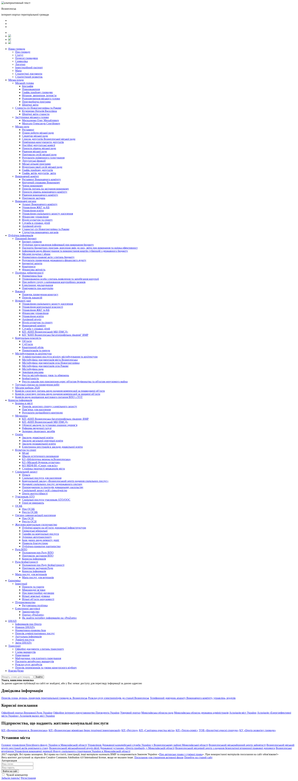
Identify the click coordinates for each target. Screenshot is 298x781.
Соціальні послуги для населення (41, 477)
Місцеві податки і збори (36, 254)
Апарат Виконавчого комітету (39, 204)
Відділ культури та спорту (37, 219)
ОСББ (18, 505)
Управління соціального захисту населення (47, 213)
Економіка (14, 580)
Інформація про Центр (28, 624)
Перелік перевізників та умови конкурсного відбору (46, 667)
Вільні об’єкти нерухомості (38, 599)
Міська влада (16, 79)
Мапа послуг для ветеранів (31, 574)
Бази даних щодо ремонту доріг (40, 540)
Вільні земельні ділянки (36, 596)
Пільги (26, 474)
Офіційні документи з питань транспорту (39, 648)
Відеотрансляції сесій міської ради (42, 166)
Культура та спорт (25, 449)
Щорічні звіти (30, 104)
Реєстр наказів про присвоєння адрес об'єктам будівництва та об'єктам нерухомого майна (75, 381)
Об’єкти (27, 341)
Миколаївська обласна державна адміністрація (201, 712)
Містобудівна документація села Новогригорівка (51, 362)
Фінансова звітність (33, 269)
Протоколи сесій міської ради (39, 154)
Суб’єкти (27, 344)
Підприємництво (25, 602)
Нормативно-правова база (30, 630)
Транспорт (14, 645)
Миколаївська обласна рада (157, 712)
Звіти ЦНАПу (23, 642)
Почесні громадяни (26, 58)
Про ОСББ (28, 509)
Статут (19, 55)
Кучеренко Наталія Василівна (39, 111)
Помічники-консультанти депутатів (43, 142)
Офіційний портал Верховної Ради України (26, 712)
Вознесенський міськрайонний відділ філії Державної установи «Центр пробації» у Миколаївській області (112, 748)
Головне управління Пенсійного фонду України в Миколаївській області (44, 745)
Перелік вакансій (32, 297)
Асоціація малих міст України (37, 715)
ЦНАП (12, 620)
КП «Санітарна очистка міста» (157, 730)
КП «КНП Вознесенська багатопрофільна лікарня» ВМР (55, 418)
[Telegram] (9, 39)
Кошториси (29, 266)
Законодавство (30, 611)
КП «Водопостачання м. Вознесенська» (24, 730)
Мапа (18, 70)
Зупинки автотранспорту (37, 537)
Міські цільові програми (36, 163)
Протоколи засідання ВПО (37, 555)
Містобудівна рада (32, 369)
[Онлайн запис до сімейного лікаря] (9, 36)
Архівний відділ (31, 226)
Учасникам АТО (25, 496)
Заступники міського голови (32, 117)
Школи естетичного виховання (40, 456)
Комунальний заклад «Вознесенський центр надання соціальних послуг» (65, 481)
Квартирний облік (33, 347)
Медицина (21, 415)
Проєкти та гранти (33, 586)
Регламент (28, 129)
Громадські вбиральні (34, 530)
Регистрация (28, 778)
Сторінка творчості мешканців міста (43, 468)
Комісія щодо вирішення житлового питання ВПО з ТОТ (49, 397)
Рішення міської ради (34, 151)
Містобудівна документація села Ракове (45, 366)
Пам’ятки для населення (36, 409)
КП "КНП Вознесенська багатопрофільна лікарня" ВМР (55, 334)
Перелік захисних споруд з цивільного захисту (49, 406)
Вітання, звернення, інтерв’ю (39, 95)
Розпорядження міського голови (41, 98)
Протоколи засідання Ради (37, 568)
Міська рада (22, 126)
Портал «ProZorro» (33, 614)
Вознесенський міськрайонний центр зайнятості (237, 745)
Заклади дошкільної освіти (37, 437)
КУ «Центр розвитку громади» (257, 730)
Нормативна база (32, 275)
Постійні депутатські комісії (38, 145)
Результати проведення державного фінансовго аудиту (54, 260)
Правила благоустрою (35, 543)
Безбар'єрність (30, 378)
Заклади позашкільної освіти (39, 443)
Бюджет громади (32, 241)
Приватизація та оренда (36, 350)
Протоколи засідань (33, 198)
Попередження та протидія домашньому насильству (52, 487)
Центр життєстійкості (35, 493)
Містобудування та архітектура (33, 353)
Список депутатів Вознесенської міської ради (48, 139)
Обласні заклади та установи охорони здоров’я (49, 425)
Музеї (25, 453)
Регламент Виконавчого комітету (41, 179)
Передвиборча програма (36, 101)
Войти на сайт (10, 771)
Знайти (39, 677)
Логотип (20, 64)
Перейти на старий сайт (198, 757)
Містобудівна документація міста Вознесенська (50, 359)
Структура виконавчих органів (40, 232)
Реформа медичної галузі (36, 428)
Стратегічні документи (28, 73)
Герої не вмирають (33, 502)
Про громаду (22, 51)
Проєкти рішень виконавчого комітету (44, 191)
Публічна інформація (20, 235)
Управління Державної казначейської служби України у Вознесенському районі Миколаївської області (148, 745)
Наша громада (16, 48)
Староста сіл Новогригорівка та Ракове (38, 107)
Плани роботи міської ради (38, 132)
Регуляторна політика (35, 605)
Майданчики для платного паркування (38, 658)
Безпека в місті (24, 403)
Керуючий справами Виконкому (41, 182)
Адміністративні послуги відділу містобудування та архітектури (60, 356)
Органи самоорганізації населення (35, 515)
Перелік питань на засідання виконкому (45, 188)
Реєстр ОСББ (30, 512)
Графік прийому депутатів (37, 170)
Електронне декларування (37, 285)
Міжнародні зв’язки (33, 589)
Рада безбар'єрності (26, 561)
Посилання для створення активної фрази (158, 757)
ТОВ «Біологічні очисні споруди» (219, 730)
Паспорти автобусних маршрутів (34, 661)
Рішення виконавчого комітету (40, 194)
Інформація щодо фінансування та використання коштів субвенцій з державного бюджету (75, 250)
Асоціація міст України (242, 712)
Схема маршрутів (25, 652)
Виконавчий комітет (27, 176)
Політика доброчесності (29, 272)
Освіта (19, 434)
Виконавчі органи (25, 201)
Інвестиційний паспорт (29, 67)
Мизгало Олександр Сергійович (41, 123)
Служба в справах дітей (36, 222)
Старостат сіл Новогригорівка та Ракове (45, 229)
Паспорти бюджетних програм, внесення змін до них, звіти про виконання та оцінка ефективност (80, 247)
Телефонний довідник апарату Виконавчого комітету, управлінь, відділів (193, 698)
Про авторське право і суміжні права (180, 754)
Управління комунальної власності (42, 306)
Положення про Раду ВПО (38, 552)
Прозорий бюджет (26, 238)
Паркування (22, 655)
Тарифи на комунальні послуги (40, 533)
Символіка (21, 61)
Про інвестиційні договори (38, 592)
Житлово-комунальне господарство (36, 524)
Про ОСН (28, 518)
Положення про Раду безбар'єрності (43, 565)
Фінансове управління (35, 216)
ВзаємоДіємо (16, 670)
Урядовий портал (130, 712)
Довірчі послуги (24, 639)
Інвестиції (21, 583)
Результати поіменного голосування (43, 157)
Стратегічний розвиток (29, 76)
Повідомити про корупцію (37, 288)
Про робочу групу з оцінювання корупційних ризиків (54, 282)
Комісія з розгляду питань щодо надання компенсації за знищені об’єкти (57, 393)
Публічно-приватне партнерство (41, 546)
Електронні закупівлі (27, 608)
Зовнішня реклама (32, 372)
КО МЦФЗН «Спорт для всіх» (40, 465)
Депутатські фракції (34, 160)
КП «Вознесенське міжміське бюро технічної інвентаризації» (85, 730)
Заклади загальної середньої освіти (42, 440)
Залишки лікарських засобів (38, 431)
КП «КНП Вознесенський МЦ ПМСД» (45, 331)
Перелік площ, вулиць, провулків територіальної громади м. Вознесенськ (44, 698)
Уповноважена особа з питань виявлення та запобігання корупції (60, 278)
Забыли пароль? (10, 778)
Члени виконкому (32, 185)
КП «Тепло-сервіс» (187, 730)
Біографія (27, 86)
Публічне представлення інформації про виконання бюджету (58, 244)
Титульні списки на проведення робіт (37, 384)
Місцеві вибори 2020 (27, 387)
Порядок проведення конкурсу (40, 294)
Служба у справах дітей (36, 328)
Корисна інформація (20, 400)
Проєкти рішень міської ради (39, 148)
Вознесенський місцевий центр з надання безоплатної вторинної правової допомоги (225, 748)
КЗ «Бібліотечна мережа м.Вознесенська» (46, 459)
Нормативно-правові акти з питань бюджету (48, 257)
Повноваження (31, 89)
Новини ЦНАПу (25, 627)
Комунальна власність (28, 338)
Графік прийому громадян (37, 92)
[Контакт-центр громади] (9, 42)
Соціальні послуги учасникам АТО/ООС (46, 499)
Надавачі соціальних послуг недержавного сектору (52, 484)
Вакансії (20, 291)
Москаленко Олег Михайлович (40, 120)
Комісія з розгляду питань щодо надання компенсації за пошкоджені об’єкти (60, 390)
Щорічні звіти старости (35, 114)
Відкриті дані (23, 300)
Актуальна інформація (28, 636)
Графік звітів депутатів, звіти (39, 173)
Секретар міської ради (35, 135)
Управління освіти (33, 210)
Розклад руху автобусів (28, 664)
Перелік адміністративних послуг (35, 633)
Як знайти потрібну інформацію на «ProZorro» (49, 617)
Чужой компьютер (17, 774)
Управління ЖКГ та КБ (35, 207)
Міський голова (24, 83)
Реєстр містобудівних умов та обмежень (45, 375)
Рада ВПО (21, 549)
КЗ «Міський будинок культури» (41, 462)
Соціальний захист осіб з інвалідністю (44, 490)
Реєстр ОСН (29, 521)
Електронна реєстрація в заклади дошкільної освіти (52, 446)
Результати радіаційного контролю (42, 412)
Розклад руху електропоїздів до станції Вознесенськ (118, 698)
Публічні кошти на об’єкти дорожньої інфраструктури (54, 527)
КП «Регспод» (129, 730)
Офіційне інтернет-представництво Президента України (86, 712)
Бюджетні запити (32, 263)
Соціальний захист (26, 471)
